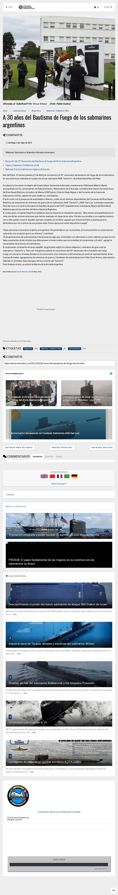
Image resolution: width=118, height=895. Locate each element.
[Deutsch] (74, 476)
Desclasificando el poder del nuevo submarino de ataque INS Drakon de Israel (58, 604)
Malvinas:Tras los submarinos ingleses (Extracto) (27, 169)
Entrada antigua (102, 448)
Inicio (5, 111)
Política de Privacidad (70, 812)
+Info (15, 614)
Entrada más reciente (19, 448)
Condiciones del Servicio (49, 812)
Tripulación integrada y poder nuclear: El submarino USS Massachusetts (54, 535)
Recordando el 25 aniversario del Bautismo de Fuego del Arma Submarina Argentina (31, 398)
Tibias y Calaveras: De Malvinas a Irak (22, 165)
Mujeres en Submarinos (16, 506)
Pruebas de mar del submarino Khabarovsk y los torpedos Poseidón (51, 683)
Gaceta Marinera (22, 271)
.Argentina (36, 111)
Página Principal (62, 448)
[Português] (66, 476)
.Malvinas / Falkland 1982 (57, 111)
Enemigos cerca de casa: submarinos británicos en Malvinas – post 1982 (83, 398)
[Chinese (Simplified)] (52, 476)
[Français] (59, 476)
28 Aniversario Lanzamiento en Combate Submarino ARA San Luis (43, 433)
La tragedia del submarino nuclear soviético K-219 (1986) (45, 762)
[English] (44, 476)
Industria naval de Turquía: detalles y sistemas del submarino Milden (51, 643)
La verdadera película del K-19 (28, 722)
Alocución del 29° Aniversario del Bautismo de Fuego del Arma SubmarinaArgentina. (43, 161)
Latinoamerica (19, 111)
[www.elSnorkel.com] (28, 8)
